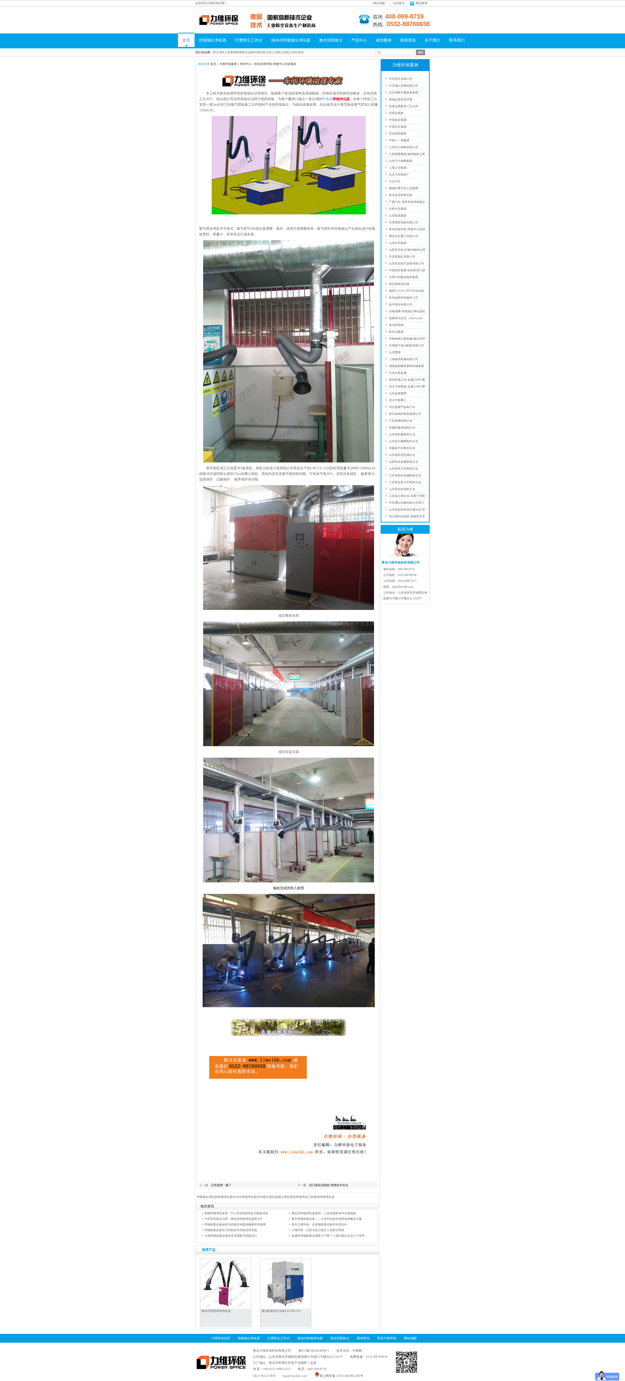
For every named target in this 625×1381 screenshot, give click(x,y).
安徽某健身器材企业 (402, 427)
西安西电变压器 (399, 284)
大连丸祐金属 (397, 373)
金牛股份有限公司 (400, 304)
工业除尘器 (278, 52)
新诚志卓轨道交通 (400, 99)
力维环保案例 (228, 64)
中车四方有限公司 (400, 79)
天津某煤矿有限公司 (402, 256)
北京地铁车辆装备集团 (403, 92)
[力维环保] (218, 25)
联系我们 (457, 40)
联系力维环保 (386, 1338)
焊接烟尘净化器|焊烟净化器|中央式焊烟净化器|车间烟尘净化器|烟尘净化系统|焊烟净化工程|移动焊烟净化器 (265, 1197)
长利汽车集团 (397, 208)
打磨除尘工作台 (248, 40)
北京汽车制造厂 (399, 174)
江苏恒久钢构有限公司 (403, 147)
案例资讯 (363, 1338)
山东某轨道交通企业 (402, 455)
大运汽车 (395, 181)
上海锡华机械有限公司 (403, 359)
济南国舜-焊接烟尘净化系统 (407, 311)
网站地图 (379, 3)
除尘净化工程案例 (224, 52)
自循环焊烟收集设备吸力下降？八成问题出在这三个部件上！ (331, 1235)
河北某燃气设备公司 (402, 407)
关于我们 (432, 40)
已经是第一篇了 (221, 1185)
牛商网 (357, 1350)
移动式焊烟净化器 (310, 1338)
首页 (186, 40)
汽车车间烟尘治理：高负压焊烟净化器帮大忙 (233, 1219)
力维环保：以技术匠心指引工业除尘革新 (318, 1230)
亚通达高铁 (396, 113)
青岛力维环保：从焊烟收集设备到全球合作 (319, 1224)
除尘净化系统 (295, 52)
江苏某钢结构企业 (400, 420)
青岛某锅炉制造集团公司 (405, 414)
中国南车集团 (397, 120)
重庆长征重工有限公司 (403, 236)
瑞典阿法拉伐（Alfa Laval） (407, 318)
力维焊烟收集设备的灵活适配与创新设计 (230, 1235)
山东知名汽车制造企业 (403, 468)
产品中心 (359, 40)
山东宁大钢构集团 (400, 161)
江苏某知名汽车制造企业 (405, 482)
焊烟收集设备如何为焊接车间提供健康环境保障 (235, 1224)
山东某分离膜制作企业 (403, 441)
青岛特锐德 (396, 325)
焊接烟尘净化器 (212, 40)
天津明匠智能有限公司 (403, 222)
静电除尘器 (243, 52)
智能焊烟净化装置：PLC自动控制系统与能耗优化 (236, 1213)
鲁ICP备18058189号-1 (313, 1350)
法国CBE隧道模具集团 (403, 277)
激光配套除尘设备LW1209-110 (280, 1311)
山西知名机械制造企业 (403, 461)
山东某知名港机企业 (402, 489)
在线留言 (399, 3)
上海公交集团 (397, 167)
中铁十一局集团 (399, 140)
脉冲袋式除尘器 (261, 52)
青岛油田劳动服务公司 (403, 297)
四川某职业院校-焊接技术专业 (328, 1185)
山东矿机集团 (397, 243)
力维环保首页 (220, 1338)
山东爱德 (395, 352)
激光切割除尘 (331, 40)
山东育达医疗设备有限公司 (406, 263)
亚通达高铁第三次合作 (403, 106)
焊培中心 (245, 64)
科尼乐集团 (396, 332)
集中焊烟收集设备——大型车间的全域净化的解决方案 (327, 1219)
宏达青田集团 (397, 133)
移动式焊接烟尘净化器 (290, 40)
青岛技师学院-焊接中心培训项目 (275, 64)
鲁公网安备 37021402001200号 (341, 1376)
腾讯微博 (421, 3)
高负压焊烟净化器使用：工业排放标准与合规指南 (324, 1213)
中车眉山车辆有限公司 (403, 85)
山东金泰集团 (397, 393)
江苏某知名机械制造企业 (405, 475)
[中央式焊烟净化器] (289, 213)
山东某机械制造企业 (402, 434)
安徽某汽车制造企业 (402, 448)
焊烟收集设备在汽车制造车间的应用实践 (230, 1230)
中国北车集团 (397, 126)
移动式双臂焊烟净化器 (216, 1311)
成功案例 (383, 40)
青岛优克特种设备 (400, 195)
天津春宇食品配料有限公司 (406, 345)
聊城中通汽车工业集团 (403, 188)
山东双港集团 (397, 215)
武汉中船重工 (397, 400)
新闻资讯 (408, 40)
